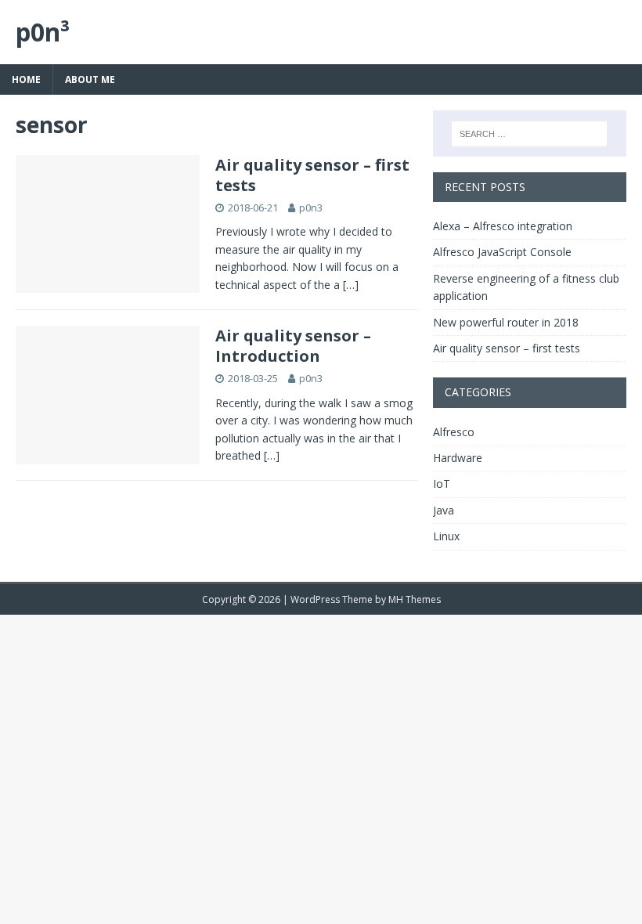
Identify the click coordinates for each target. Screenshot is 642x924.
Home (26, 79)
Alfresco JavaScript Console (502, 251)
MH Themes (414, 599)
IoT (441, 483)
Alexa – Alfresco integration (502, 225)
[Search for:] (529, 134)
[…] (351, 284)
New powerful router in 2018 (506, 322)
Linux (446, 536)
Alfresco (453, 431)
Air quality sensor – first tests (312, 175)
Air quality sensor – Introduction (293, 345)
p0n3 (311, 207)
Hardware (457, 457)
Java (443, 510)
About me (90, 79)
